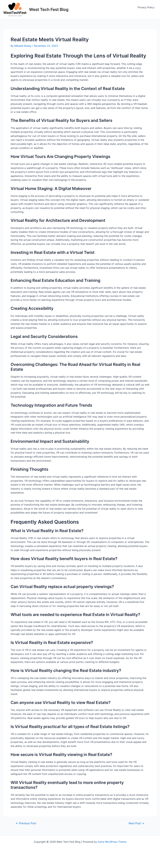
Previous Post (26, 823)
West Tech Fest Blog (48, 9)
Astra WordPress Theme (112, 841)
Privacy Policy (146, 7)
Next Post (136, 823)
